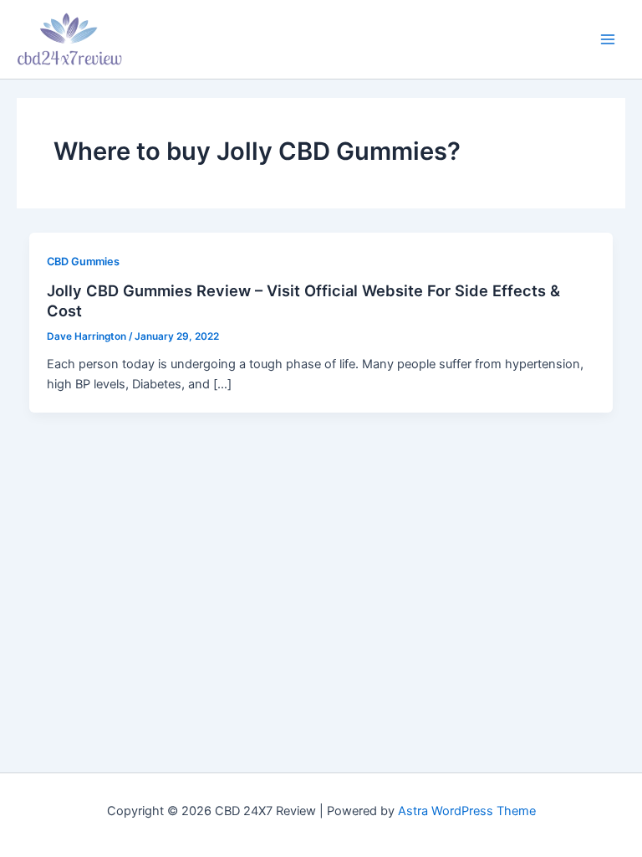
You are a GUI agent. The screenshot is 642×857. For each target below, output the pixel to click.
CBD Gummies (83, 261)
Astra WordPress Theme (467, 811)
